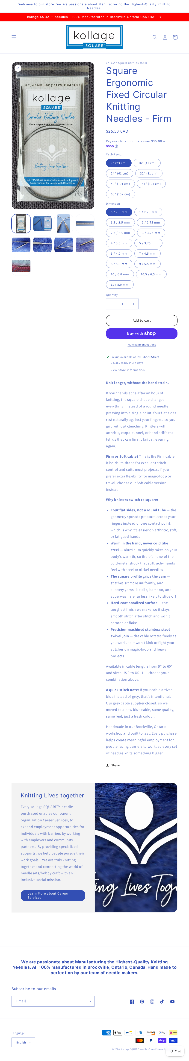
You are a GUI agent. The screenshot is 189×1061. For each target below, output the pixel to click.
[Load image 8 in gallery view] (85, 245)
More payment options (142, 344)
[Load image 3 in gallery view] (63, 223)
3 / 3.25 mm (151, 233)
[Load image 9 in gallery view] (21, 266)
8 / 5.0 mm (119, 264)
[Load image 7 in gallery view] (63, 245)
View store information (128, 370)
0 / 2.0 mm (119, 212)
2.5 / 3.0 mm (120, 233)
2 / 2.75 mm (151, 222)
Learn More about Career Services (48, 895)
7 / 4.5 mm (147, 253)
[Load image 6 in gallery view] (42, 245)
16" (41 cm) (147, 163)
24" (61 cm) (119, 173)
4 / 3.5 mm (119, 243)
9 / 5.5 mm (147, 264)
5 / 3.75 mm (148, 243)
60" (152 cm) (120, 194)
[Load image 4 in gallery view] (85, 223)
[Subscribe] (89, 1001)
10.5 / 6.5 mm (151, 274)
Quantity (112, 295)
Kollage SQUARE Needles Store (138, 1049)
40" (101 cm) (120, 184)
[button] (14, 37)
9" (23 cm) (119, 163)
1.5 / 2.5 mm (120, 222)
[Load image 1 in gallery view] (21, 223)
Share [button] (115, 765)
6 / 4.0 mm (119, 253)
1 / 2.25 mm (148, 212)
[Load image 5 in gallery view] (21, 245)
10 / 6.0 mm (120, 274)
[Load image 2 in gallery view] (42, 223)
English (21, 1042)
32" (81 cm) (149, 173)
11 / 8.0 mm (120, 284)
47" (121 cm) (151, 184)
